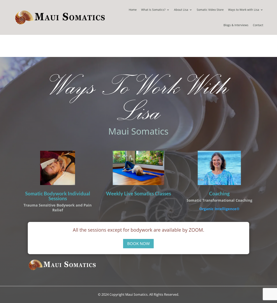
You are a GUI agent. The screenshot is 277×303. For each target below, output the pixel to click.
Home (133, 10)
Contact (258, 25)
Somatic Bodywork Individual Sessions (57, 196)
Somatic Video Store (210, 10)
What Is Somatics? (153, 10)
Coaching (219, 193)
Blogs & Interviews (235, 25)
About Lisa (181, 10)
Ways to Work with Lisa (243, 10)
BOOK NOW (138, 243)
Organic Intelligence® (219, 208)
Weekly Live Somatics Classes (138, 193)
